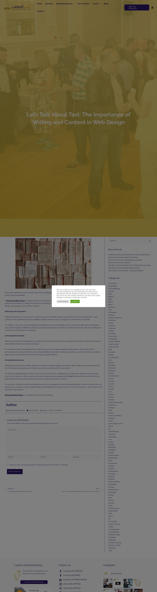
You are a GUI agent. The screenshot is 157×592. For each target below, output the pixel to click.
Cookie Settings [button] (63, 301)
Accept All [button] (75, 301)
